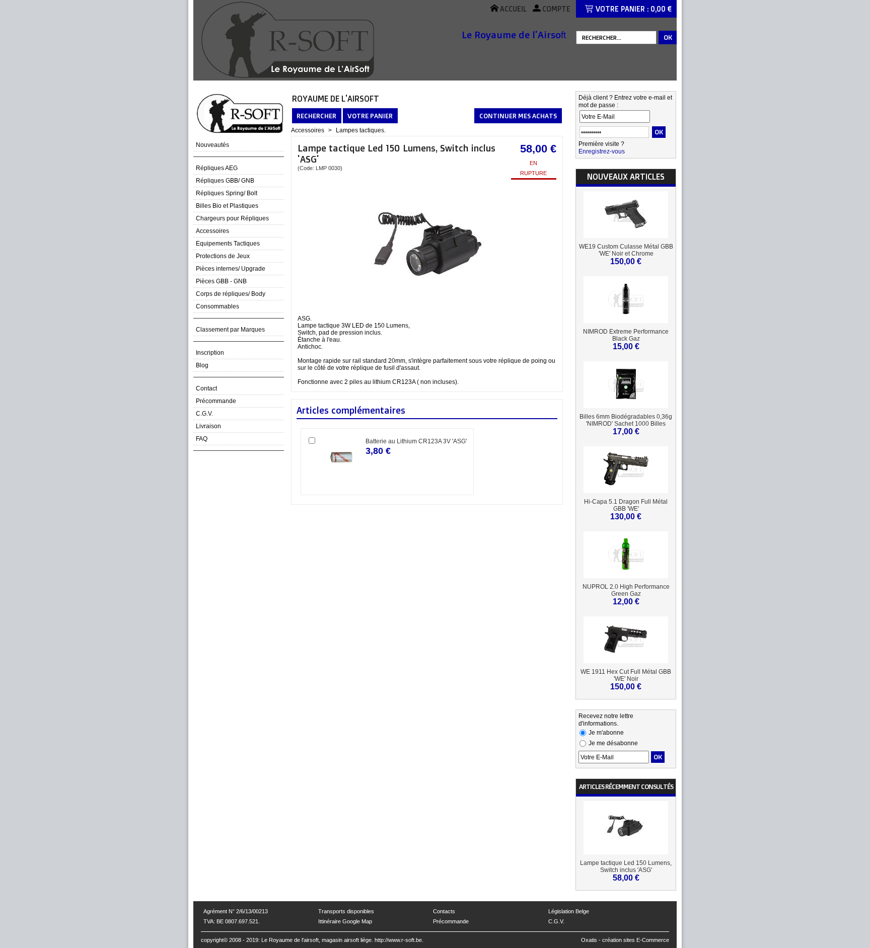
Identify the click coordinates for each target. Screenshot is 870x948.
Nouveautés (212, 144)
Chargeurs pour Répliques (232, 218)
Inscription (210, 352)
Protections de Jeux (223, 256)
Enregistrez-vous (601, 151)
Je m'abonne (606, 732)
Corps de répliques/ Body (230, 293)
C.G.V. (204, 413)
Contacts (444, 911)
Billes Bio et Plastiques (227, 205)
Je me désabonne (613, 743)
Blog (202, 365)
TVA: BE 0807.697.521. (231, 921)
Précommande (216, 401)
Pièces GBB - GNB (221, 281)
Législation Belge (568, 911)
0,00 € (661, 9)
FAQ (201, 438)
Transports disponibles (346, 911)
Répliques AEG (217, 168)
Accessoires (212, 230)
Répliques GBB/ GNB (225, 180)
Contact (206, 388)
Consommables (217, 306)
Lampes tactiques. (361, 130)
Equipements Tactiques (228, 243)
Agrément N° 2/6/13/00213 (235, 911)
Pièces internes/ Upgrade (230, 268)
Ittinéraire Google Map (345, 921)
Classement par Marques (230, 329)
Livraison (208, 426)
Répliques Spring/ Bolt (226, 193)
